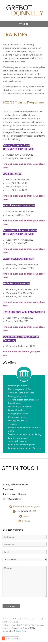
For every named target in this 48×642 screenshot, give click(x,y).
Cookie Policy (21, 631)
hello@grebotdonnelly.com (26, 507)
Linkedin (26, 521)
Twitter (26, 516)
